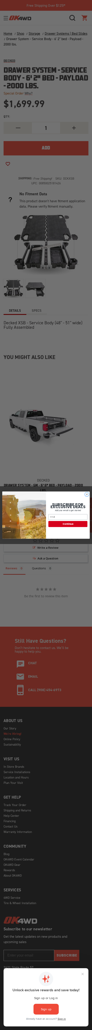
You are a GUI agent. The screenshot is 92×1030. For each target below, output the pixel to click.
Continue (68, 523)
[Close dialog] (87, 494)
